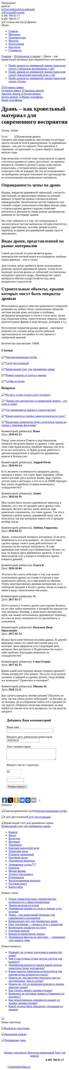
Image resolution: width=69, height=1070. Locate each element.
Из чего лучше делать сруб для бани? (28, 394)
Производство (17, 37)
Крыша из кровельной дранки (26, 933)
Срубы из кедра (15, 381)
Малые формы (17, 870)
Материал (14, 34)
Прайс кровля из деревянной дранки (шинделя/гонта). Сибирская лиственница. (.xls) (37, 67)
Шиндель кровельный (40, 1052)
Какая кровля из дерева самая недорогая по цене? (35, 416)
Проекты (13, 867)
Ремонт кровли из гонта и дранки (26, 375)
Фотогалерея (16, 43)
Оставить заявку (11, 90)
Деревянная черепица (21, 860)
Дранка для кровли (15, 1052)
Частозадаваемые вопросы (24, 880)
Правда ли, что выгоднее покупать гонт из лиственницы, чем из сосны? (34, 979)
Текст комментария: (19, 746)
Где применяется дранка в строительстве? (31, 409)
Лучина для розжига (20, 874)
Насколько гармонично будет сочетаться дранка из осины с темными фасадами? (34, 424)
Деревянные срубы (22, 864)
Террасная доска (18, 851)
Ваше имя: (13, 727)
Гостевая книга (17, 883)
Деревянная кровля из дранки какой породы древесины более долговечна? (35, 966)
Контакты (14, 47)
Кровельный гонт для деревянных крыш (30, 369)
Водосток (14, 838)
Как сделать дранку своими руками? (30, 990)
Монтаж (13, 40)
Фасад (12, 835)
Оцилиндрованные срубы (21, 357)
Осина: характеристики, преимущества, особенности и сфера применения (32, 900)
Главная (13, 31)
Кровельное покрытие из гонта (27, 927)
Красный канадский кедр (23, 847)
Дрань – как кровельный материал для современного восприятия (31, 916)
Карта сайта (15, 886)
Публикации (16, 877)
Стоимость (15, 50)
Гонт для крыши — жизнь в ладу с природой (35, 924)
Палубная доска (18, 857)
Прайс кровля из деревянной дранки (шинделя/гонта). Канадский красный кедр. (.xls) (37, 73)
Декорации (15, 844)
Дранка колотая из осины (23, 905)
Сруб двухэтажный (17, 363)
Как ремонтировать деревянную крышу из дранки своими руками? (34, 1001)
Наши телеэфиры (11, 100)
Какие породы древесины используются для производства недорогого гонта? (35, 973)
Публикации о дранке (27, 56)
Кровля (12, 832)
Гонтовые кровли (19, 930)
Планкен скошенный (21, 854)
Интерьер (14, 841)
